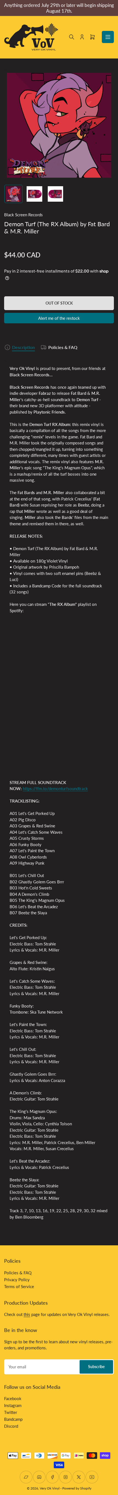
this (27, 1314)
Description (23, 347)
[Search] (72, 37)
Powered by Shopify (76, 1488)
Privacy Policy (17, 1279)
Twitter (10, 1412)
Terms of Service (19, 1286)
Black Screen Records (23, 214)
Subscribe (96, 1366)
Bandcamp (13, 1419)
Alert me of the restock (59, 318)
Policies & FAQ (62, 347)
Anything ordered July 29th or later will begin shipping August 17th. (59, 8)
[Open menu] (108, 37)
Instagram (12, 1405)
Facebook (12, 1398)
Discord (11, 1426)
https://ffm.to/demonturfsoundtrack (55, 788)
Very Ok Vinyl (50, 1488)
